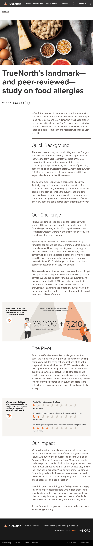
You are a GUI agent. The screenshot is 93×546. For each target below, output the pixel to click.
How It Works (51, 4)
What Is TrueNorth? (34, 4)
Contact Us (82, 4)
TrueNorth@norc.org (42, 509)
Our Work (64, 4)
